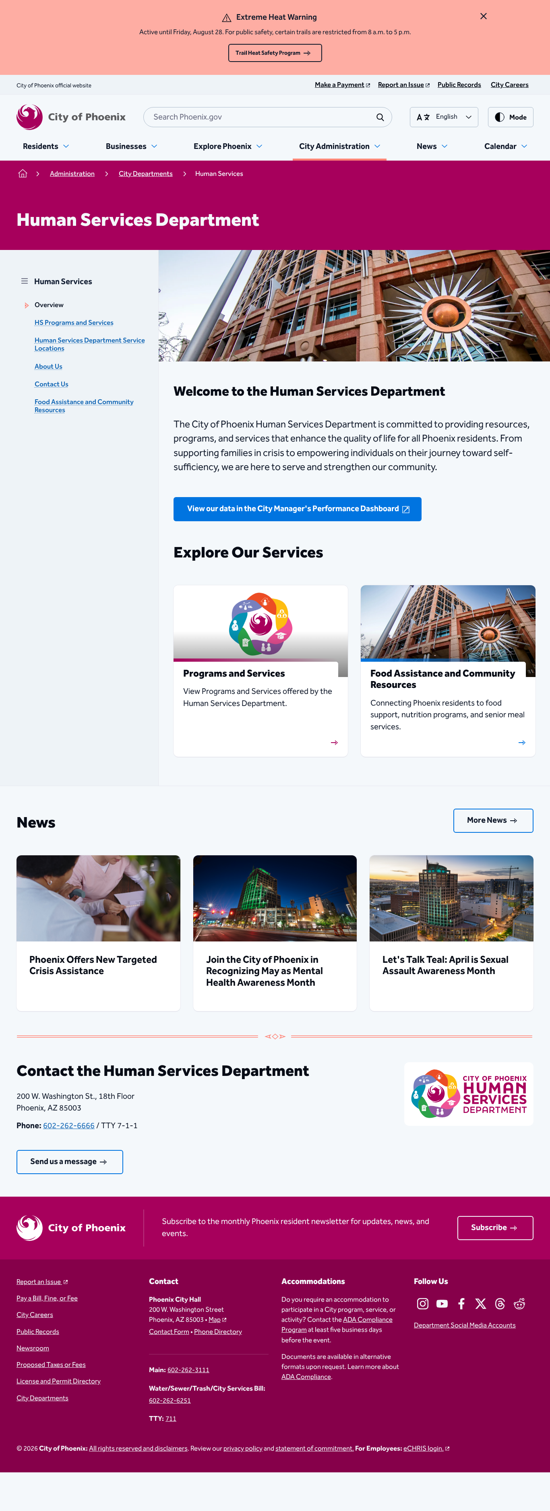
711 (170, 1419)
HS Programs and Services (74, 323)
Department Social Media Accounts (465, 1326)
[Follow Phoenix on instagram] (423, 1304)
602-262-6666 (69, 1125)
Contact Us (51, 384)
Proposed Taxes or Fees (51, 1365)
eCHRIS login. (423, 1448)
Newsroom (33, 1349)
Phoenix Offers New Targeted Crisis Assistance (93, 965)
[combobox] (267, 117)
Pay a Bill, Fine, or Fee (47, 1299)
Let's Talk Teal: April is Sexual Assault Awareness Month (446, 965)
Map (215, 1320)
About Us (48, 366)
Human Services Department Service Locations (90, 344)
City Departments (42, 1398)
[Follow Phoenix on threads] (500, 1304)
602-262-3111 (188, 1370)
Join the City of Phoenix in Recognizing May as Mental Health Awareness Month (264, 971)
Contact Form (169, 1332)
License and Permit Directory (59, 1382)
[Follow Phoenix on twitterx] (481, 1304)
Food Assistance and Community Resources (84, 406)
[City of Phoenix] (71, 117)
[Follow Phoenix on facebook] (461, 1304)
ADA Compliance (306, 1377)
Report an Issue (39, 1282)
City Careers (35, 1315)
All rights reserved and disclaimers (138, 1448)
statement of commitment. (314, 1448)
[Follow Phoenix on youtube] (442, 1304)
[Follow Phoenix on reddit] (519, 1304)
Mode (518, 117)
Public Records (38, 1332)
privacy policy (243, 1448)
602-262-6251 (170, 1401)
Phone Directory (218, 1332)
